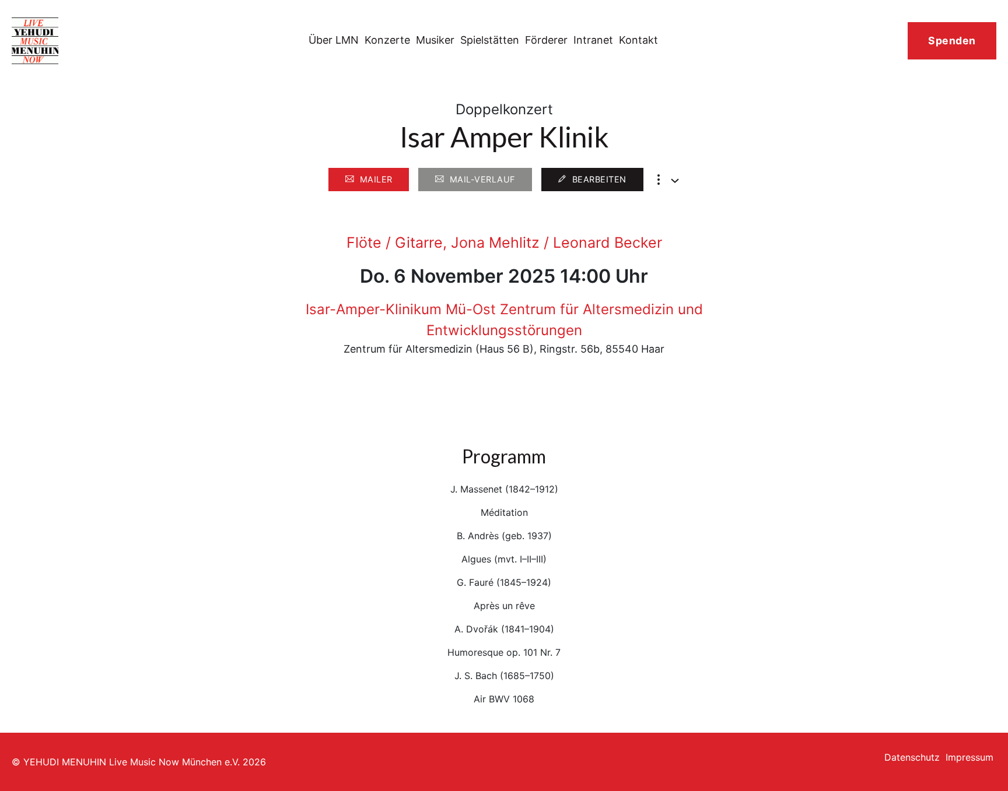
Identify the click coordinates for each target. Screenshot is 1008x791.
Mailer (376, 179)
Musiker (435, 40)
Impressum (969, 757)
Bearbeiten (599, 179)
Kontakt (638, 40)
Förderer (546, 40)
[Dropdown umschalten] (675, 180)
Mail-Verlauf (482, 179)
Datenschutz (912, 757)
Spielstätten (489, 40)
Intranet (593, 40)
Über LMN (334, 40)
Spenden (952, 40)
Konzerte (387, 40)
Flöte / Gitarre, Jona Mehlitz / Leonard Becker (504, 242)
